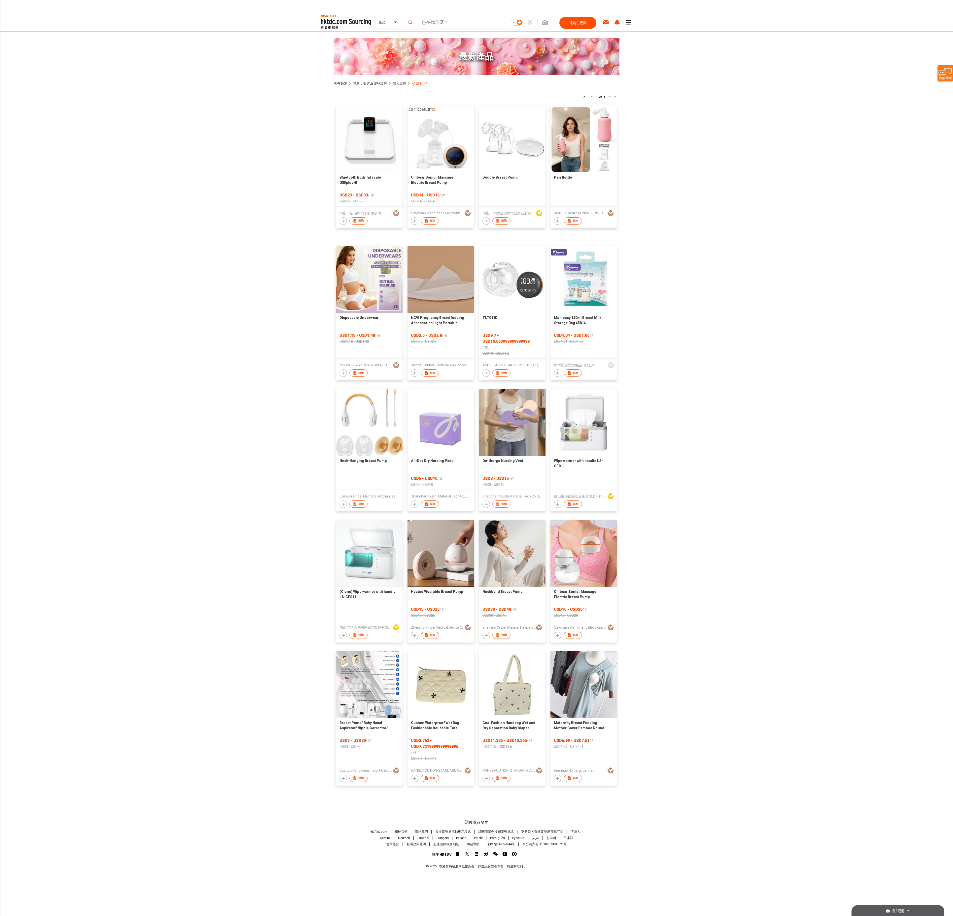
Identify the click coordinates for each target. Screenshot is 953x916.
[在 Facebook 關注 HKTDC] (457, 854)
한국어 (551, 838)
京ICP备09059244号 (501, 844)
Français (443, 838)
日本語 (568, 838)
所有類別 (340, 83)
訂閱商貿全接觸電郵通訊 (496, 832)
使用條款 (392, 844)
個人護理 (400, 83)
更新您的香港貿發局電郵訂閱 (542, 832)
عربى (535, 838)
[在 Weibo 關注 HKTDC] (486, 854)
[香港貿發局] (476, 822)
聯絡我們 (421, 832)
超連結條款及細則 (446, 844)
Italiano (461, 838)
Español (423, 838)
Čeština (385, 838)
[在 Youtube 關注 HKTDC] (505, 854)
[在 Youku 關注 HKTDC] (514, 854)
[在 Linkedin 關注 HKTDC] (476, 854)
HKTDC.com (378, 832)
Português (497, 838)
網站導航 (473, 844)
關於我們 (401, 832)
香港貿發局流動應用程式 (453, 832)
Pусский (518, 838)
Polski (478, 838)
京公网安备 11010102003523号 (544, 844)
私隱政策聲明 (416, 844)
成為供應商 (578, 23)
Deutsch (404, 838)
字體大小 (577, 832)
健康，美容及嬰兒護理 (370, 83)
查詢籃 (898, 910)
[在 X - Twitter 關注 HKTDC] (467, 854)
